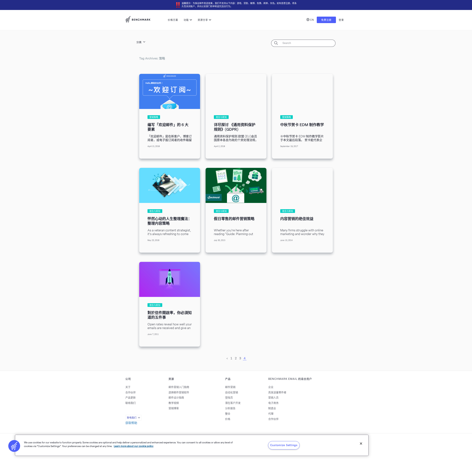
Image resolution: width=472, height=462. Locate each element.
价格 (227, 419)
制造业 (272, 408)
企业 (270, 387)
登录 (341, 19)
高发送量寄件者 (277, 392)
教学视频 (174, 403)
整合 (227, 413)
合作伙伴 (130, 392)
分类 (139, 42)
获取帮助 (131, 423)
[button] (14, 446)
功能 (186, 19)
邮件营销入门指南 (179, 387)
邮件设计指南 (176, 397)
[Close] (361, 443)
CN (312, 19)
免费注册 (326, 19)
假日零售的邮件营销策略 (234, 219)
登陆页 (229, 397)
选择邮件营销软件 (179, 392)
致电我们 (131, 417)
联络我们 (130, 403)
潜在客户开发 (233, 403)
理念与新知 (221, 117)
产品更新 (130, 397)
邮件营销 (230, 387)
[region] (192, 445)
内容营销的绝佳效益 (296, 219)
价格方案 (173, 19)
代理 (270, 413)
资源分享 (203, 19)
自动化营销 (231, 392)
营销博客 (174, 408)
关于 (128, 387)
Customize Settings (284, 445)
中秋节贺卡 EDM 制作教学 (302, 125)
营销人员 (273, 397)
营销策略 (153, 117)
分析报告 (230, 408)
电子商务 (273, 403)
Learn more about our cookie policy (133, 446)
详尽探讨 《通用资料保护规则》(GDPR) (234, 127)
